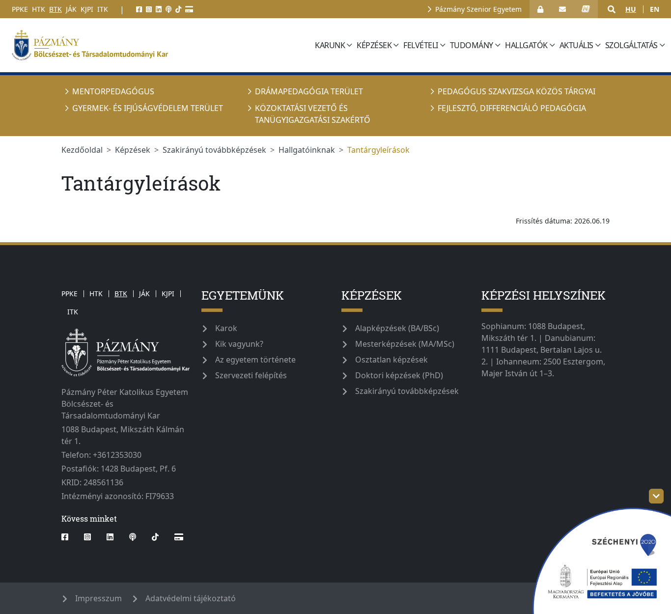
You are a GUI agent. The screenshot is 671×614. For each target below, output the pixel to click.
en (654, 9)
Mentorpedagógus (113, 91)
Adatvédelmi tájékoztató (190, 598)
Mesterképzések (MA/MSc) (404, 343)
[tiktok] (178, 9)
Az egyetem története (255, 359)
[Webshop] (189, 9)
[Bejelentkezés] (540, 9)
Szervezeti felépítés (251, 375)
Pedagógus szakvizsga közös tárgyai (516, 91)
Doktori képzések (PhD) (399, 375)
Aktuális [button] (576, 45)
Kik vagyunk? (239, 343)
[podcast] (168, 9)
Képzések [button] (374, 45)
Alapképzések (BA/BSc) (397, 328)
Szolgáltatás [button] (631, 45)
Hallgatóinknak (307, 149)
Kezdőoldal (82, 149)
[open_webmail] (562, 9)
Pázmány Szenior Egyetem (478, 9)
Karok (226, 328)
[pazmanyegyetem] (160, 45)
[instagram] (149, 9)
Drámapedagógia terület (309, 91)
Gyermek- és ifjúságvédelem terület (147, 108)
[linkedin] (159, 9)
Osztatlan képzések (391, 359)
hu (630, 9)
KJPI (87, 9)
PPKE (20, 9)
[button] (611, 9)
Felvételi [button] (420, 45)
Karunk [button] (330, 45)
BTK (55, 9)
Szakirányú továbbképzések (214, 149)
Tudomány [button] (471, 45)
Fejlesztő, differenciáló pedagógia (512, 108)
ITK (102, 9)
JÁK (71, 9)
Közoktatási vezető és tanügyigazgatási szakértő (312, 114)
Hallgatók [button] (526, 45)
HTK (38, 9)
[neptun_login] (586, 9)
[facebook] (139, 9)
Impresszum (98, 598)
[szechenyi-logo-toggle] (656, 496)
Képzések (132, 149)
